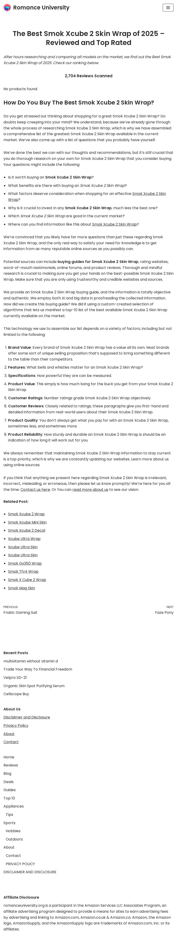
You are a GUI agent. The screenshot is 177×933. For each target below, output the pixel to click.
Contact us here (35, 489)
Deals (8, 781)
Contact (11, 742)
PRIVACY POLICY (20, 864)
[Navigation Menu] (168, 8)
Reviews (10, 765)
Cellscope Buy (16, 694)
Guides (9, 790)
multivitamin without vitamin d (30, 661)
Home (8, 757)
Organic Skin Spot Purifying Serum (34, 686)
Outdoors (14, 839)
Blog (7, 773)
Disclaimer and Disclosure (26, 717)
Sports (9, 823)
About (9, 733)
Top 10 (9, 798)
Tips (9, 814)
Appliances (13, 806)
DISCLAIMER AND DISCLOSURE (29, 872)
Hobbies (13, 831)
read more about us (90, 489)
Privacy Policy (15, 725)
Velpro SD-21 (15, 677)
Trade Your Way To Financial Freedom (37, 669)
